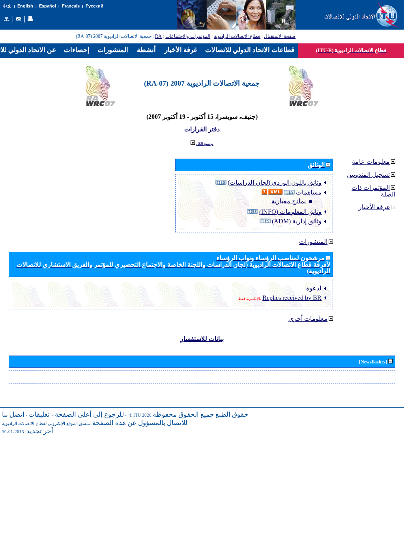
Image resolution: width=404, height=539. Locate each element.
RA (158, 36)
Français (71, 6)
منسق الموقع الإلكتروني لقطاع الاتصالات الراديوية (46, 423)
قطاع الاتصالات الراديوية (237, 36)
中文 (7, 6)
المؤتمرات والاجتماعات (187, 36)
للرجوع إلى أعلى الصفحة (89, 414)
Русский (94, 6)
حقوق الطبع (232, 414)
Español (47, 6)
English (25, 6)
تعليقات (39, 414)
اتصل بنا (13, 414)
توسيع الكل (204, 144)
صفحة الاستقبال (280, 36)
